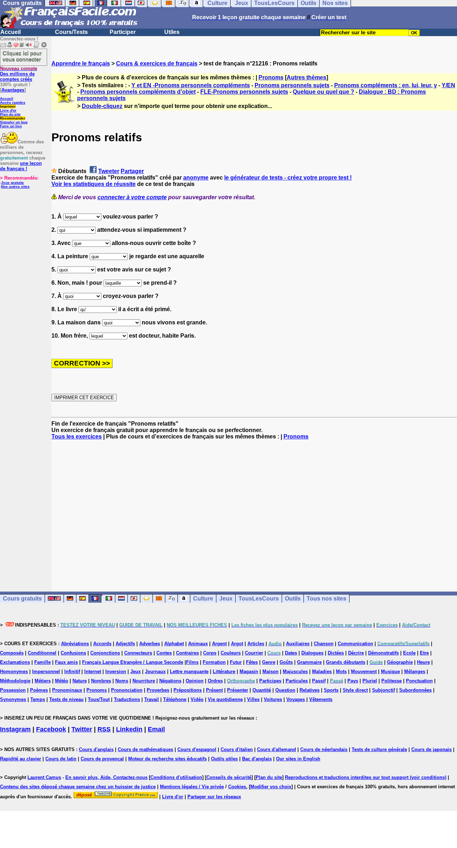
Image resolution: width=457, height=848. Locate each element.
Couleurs (231, 653)
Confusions (73, 653)
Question (285, 690)
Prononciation (126, 690)
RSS (104, 729)
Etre (424, 653)
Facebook (51, 729)
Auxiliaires (298, 643)
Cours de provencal (102, 758)
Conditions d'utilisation (176, 777)
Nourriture (143, 680)
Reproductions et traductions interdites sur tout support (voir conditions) (365, 777)
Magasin (249, 671)
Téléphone (174, 699)
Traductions (127, 699)
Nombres (101, 680)
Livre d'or (8, 110)
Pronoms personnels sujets (292, 85)
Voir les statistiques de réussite (93, 184)
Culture (203, 598)
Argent (219, 643)
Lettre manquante (189, 671)
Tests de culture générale (379, 749)
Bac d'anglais (257, 758)
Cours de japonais (431, 749)
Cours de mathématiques (145, 749)
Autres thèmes (306, 77)
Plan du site (10, 114)
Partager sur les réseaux (214, 796)
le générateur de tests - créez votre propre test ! (288, 178)
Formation (214, 662)
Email (156, 729)
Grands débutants (345, 662)
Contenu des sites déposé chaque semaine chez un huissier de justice (78, 786)
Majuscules (295, 671)
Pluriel (369, 680)
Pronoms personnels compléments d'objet (138, 92)
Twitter (81, 729)
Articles (255, 643)
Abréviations (75, 643)
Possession (13, 690)
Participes (270, 680)
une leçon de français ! (21, 166)
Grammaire (309, 662)
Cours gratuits (22, 598)
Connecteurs (138, 653)
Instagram (15, 729)
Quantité (261, 690)
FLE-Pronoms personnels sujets (244, 92)
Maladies (322, 671)
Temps (37, 699)
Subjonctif (383, 690)
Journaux (155, 671)
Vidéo (197, 699)
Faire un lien (11, 126)
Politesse (391, 680)
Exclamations (15, 662)
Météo (61, 680)
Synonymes (13, 699)
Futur (236, 662)
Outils (293, 598)
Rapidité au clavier (20, 758)
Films (192, 662)
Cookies (237, 786)
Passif (319, 680)
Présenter (237, 690)
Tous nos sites (326, 598)
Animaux (198, 643)
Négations (170, 680)
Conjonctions (105, 653)
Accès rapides (12, 102)
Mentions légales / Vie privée (192, 786)
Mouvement (364, 671)
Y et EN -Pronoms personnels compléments (190, 85)
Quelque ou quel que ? (323, 92)
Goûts (286, 662)
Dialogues (312, 653)
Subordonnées (415, 690)
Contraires (187, 653)
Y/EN (448, 85)
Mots (341, 671)
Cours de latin (60, 758)
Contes (164, 653)
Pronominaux (67, 690)
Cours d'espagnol (196, 749)
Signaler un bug (13, 122)
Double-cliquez (102, 106)
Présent (214, 690)
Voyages (295, 699)
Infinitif (72, 671)
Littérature (224, 671)
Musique (390, 671)
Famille (42, 662)
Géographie (400, 662)
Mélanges (414, 671)
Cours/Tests (71, 32)
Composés (12, 653)
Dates (291, 653)
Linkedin (129, 729)
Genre (268, 662)
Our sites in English (298, 758)
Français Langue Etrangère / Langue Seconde (132, 662)
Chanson (323, 643)
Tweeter (108, 171)
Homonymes (14, 671)
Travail (151, 699)
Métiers (43, 680)
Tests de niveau (66, 699)
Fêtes (252, 662)
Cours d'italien (237, 749)
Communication (355, 643)
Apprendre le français (80, 63)
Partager (132, 171)
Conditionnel (42, 653)
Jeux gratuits (12, 183)
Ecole (409, 653)
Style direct (355, 690)
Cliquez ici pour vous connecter (22, 56)
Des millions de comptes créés (18, 74)
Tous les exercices (76, 436)
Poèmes (39, 690)
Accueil (10, 32)
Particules (297, 680)
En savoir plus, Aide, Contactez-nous (106, 777)
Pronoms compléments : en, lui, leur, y (385, 85)
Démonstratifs (383, 653)
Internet (92, 671)
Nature (79, 680)
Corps (209, 653)
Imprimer (8, 106)
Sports (331, 690)
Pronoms (270, 77)
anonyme (196, 178)
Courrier (254, 653)
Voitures (273, 699)
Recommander (12, 118)
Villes (253, 699)
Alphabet (174, 643)
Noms (121, 680)
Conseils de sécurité (228, 777)
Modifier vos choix (270, 786)
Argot (237, 643)
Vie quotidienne (225, 699)
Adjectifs (125, 643)
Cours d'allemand (276, 749)
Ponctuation (419, 680)
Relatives (310, 690)
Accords (102, 643)
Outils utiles (224, 758)
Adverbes (149, 643)
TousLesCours (258, 598)
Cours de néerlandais (323, 749)
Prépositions (188, 690)
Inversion (115, 671)
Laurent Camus (44, 777)
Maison (270, 671)
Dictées (336, 653)
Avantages (12, 90)
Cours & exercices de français (156, 63)
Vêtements (320, 699)
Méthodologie (15, 680)
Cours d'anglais (96, 749)
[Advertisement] (254, 509)
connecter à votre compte (132, 197)
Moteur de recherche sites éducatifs (167, 758)
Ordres (215, 680)
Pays (352, 680)
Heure (423, 662)
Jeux (225, 598)
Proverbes (158, 690)
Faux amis (66, 662)
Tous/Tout (99, 699)
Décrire (356, 653)
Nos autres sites (15, 186)
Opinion (195, 680)
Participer (123, 32)
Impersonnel (46, 671)
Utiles (172, 32)
